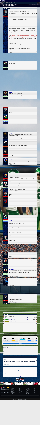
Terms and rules (29, 398)
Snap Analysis (27, 388)
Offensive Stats (20, 388)
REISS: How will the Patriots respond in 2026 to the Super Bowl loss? (23, 338)
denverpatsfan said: (11, 269)
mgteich (5, 323)
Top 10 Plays (27, 391)
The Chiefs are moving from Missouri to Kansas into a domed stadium (13, 315)
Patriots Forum (12, 388)
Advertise (34, 391)
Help (34, 398)
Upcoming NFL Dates (5, 372)
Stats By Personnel (27, 390)
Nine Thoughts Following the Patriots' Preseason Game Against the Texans (12, 375)
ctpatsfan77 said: (10, 133)
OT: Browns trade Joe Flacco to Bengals (9, 317)
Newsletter (35, 390)
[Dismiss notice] (36, 2)
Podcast (34, 389)
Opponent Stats (20, 389)
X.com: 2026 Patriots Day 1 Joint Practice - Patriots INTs (31, 339)
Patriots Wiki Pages (13, 392)
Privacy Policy (26, 396)
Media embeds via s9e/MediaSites (24, 399)
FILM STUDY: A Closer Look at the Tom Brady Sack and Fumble (10, 374)
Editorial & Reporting (30, 396)
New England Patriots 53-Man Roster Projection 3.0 (9, 373)
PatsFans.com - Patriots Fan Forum (11, 316)
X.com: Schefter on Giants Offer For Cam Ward (6, 339)
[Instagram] (2, 392)
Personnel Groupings (28, 389)
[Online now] (5, 117)
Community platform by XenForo (17, 399)
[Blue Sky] (5, 392)
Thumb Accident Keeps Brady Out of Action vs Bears (9, 371)
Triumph (35, 316)
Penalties (19, 392)
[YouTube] (8, 392)
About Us (34, 388)
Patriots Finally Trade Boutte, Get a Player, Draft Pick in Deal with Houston (30, 383)
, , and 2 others (14, 276)
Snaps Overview (20, 391)
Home (35, 398)
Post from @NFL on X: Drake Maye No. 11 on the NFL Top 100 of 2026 (15, 339)
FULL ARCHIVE (20, 376)
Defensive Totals (27, 393)
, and (13, 285)
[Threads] (7, 392)
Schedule (12, 389)
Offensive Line (20, 390)
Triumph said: (10, 159)
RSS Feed (34, 392)
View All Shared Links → (20, 343)
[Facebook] (4, 392)
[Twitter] (1, 392)
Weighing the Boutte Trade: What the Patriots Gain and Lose (7, 383)
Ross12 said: (10, 253)
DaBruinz (35, 323)
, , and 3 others (14, 190)
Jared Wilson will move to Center (12, 319)
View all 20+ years (20, 365)
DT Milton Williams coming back (12, 321)
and (12, 139)
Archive (12, 393)
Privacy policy (32, 398)
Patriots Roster (12, 390)
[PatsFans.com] (3, 1)
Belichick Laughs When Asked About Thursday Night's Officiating (11, 370)
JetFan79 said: (10, 216)
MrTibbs (5, 316)
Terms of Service (34, 396)
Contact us (27, 398)
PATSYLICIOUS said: (11, 92)
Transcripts (12, 391)
